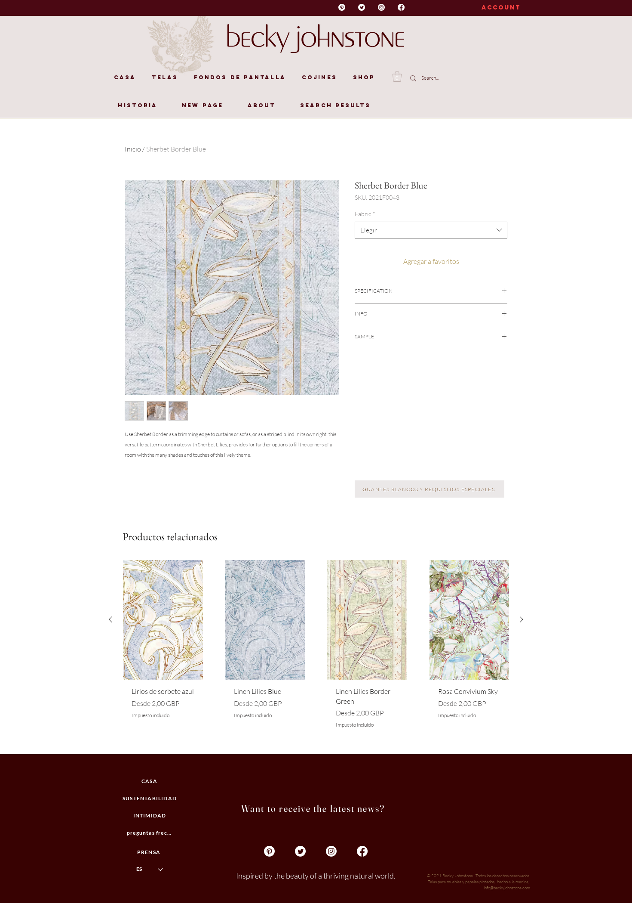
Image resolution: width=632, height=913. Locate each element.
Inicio (133, 149)
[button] (397, 76)
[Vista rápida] (163, 620)
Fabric (365, 213)
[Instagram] (381, 7)
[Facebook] (401, 7)
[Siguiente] (521, 619)
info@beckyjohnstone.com (507, 888)
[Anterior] (110, 619)
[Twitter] (361, 7)
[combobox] (431, 230)
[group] (316, 653)
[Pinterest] (341, 7)
